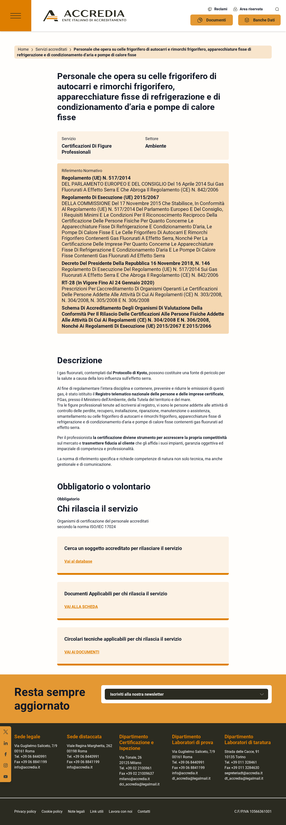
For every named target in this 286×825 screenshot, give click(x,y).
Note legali (76, 811)
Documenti (216, 20)
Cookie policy (52, 811)
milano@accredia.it (134, 779)
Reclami (220, 9)
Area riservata (251, 9)
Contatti (144, 811)
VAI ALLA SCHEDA (81, 606)
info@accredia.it (27, 767)
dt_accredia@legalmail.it (244, 778)
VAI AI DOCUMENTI (81, 652)
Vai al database (78, 561)
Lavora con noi (120, 811)
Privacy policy (25, 811)
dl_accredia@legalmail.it (191, 778)
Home (23, 49)
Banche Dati (264, 20)
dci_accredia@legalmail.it (139, 784)
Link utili (96, 811)
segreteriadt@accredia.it (244, 773)
